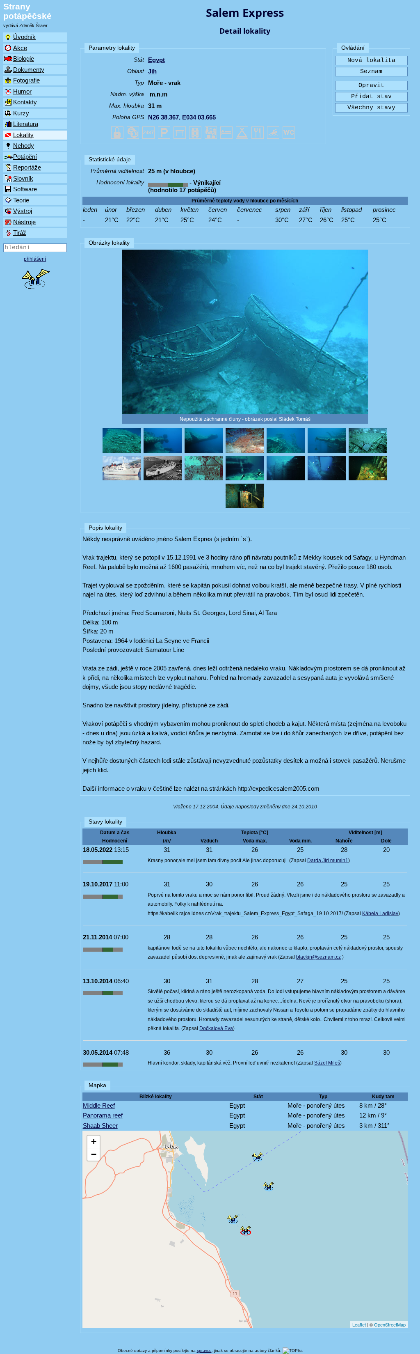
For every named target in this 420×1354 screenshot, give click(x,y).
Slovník (23, 178)
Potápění (25, 156)
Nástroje (24, 221)
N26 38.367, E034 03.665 (182, 117)
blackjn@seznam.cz (318, 957)
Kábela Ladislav (380, 913)
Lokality (23, 134)
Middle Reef (99, 1105)
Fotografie (26, 80)
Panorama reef (103, 1115)
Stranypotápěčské (27, 11)
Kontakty (25, 102)
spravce (204, 1350)
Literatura (25, 123)
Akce (20, 47)
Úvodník (24, 36)
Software (25, 189)
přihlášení (35, 259)
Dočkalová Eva (216, 1028)
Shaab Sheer (100, 1125)
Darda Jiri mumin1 (327, 860)
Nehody (23, 145)
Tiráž (19, 232)
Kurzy (21, 113)
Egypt (156, 59)
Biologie (23, 58)
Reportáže (27, 167)
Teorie (21, 200)
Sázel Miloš (327, 1063)
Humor (22, 91)
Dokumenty (28, 69)
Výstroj (22, 210)
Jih (152, 71)
